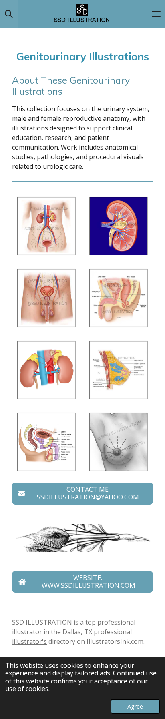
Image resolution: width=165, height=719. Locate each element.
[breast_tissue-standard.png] (118, 370)
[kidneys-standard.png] (46, 370)
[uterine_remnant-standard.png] (118, 298)
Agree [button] (135, 706)
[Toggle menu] (156, 14)
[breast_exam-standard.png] (118, 442)
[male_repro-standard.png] (46, 298)
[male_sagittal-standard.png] (46, 442)
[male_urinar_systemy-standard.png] (46, 226)
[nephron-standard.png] (118, 226)
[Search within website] (9, 14)
